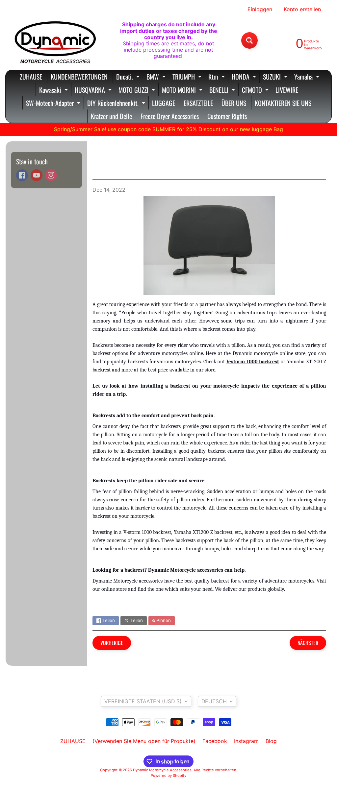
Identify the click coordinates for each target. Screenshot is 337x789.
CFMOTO (256, 90)
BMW (156, 77)
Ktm (217, 77)
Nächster (308, 643)
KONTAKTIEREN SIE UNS (283, 103)
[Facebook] (22, 175)
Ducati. (128, 77)
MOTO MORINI (183, 90)
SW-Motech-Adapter (54, 103)
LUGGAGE (163, 103)
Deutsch (214, 701)
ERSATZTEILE (198, 103)
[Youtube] (36, 175)
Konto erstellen (302, 9)
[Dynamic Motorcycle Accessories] (54, 40)
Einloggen (259, 9)
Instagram (246, 741)
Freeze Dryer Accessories (170, 116)
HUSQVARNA (94, 90)
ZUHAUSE (31, 77)
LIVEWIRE (286, 90)
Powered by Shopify (168, 775)
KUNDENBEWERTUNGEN (79, 77)
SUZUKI (276, 77)
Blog (271, 741)
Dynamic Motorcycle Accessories (162, 770)
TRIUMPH (187, 77)
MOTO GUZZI (137, 90)
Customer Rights (227, 116)
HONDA (245, 77)
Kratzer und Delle (111, 116)
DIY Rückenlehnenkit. (117, 103)
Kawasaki (54, 90)
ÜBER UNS (233, 103)
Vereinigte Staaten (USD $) (143, 701)
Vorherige (111, 643)
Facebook (214, 741)
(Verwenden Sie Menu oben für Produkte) (143, 741)
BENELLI (223, 90)
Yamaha (307, 77)
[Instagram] (51, 175)
